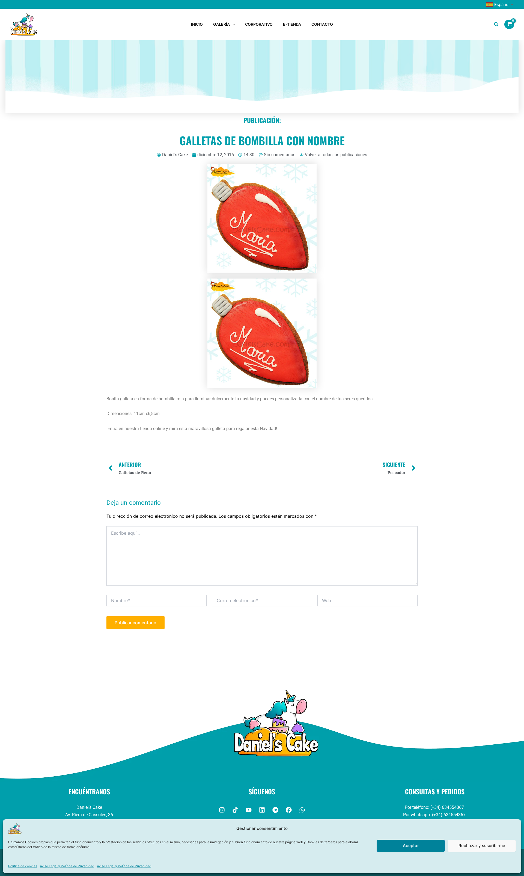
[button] (232, 24)
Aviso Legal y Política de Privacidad (67, 866)
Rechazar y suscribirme (481, 845)
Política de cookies (22, 866)
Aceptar (411, 845)
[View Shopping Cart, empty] (509, 24)
